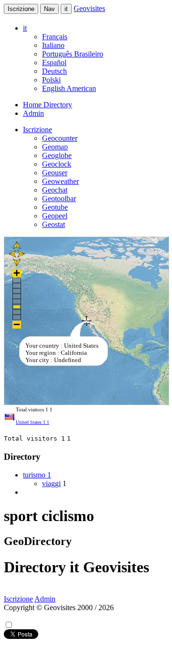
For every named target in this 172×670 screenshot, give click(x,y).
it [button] (25, 28)
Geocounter (59, 138)
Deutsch (54, 71)
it (66, 8)
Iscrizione (21, 8)
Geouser (54, 173)
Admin (33, 113)
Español (54, 62)
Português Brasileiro (72, 54)
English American (69, 88)
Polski (51, 80)
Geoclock (56, 164)
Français (54, 37)
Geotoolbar (59, 198)
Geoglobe (57, 155)
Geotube (55, 207)
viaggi (51, 483)
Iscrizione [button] (37, 129)
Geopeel (54, 216)
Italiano (53, 45)
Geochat (54, 190)
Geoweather (60, 181)
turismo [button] (37, 475)
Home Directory (47, 105)
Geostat (53, 224)
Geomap (55, 147)
